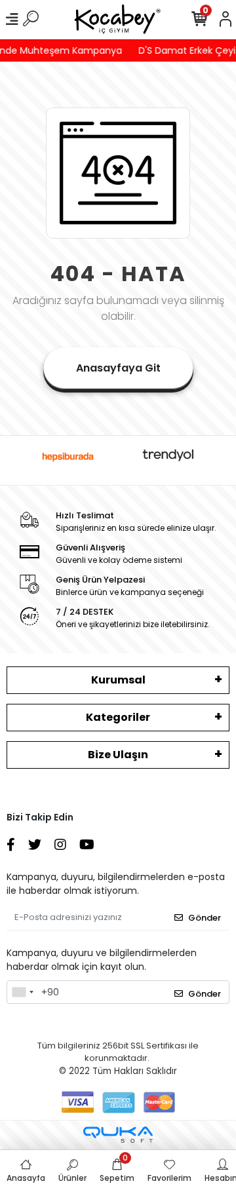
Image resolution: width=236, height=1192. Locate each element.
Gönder (204, 918)
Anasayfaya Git (118, 367)
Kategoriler (118, 717)
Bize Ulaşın (118, 754)
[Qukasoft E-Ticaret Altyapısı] (118, 1134)
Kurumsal (118, 679)
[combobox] (22, 992)
